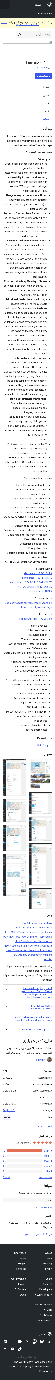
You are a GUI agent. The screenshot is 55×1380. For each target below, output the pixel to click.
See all (6, 1177)
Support (47, 1284)
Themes (21, 1258)
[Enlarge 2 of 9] (47, 796)
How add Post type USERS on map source (27, 936)
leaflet (7, 1117)
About (48, 1252)
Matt (47, 1309)
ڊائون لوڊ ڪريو (43, 75)
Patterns (21, 1268)
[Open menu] (5, 4)
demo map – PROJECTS (38, 573)
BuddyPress (43, 1320)
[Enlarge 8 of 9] (22, 828)
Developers (45, 1289)
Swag (21, 1294)
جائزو (46, 95)
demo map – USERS (40, 591)
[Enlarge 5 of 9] (47, 892)
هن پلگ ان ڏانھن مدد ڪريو (38, 1234)
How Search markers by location (33, 941)
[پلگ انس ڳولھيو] (19, 34)
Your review (45, 1177)
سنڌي (42, 1334)
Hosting (47, 1263)
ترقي (46, 110)
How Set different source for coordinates (28, 932)
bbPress (46, 1315)
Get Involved (18, 1278)
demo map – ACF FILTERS (37, 577)
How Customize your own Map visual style (28, 945)
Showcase (20, 1252)
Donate (20, 1289)
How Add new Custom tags (36, 923)
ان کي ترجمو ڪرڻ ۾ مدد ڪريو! (20, 23)
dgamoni (42, 67)
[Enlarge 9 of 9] (22, 857)
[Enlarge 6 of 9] (22, 763)
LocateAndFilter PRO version (35, 618)
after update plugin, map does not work (41, 1007)
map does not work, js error (36, 1029)
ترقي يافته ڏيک (44, 1125)
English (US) (9, 1110)
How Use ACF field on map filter (34, 927)
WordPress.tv (43, 1294)
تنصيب (45, 102)
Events (22, 1284)
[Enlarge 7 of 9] (22, 802)
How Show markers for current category (29, 950)
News (49, 1258)
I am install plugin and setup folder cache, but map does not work (33, 1018)
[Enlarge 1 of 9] (47, 763)
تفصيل (45, 87)
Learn (49, 1278)
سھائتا (46, 118)
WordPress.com (41, 1304)
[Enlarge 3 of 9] (47, 820)
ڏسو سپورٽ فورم (42, 1206)
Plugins (22, 1263)
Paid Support (44, 745)
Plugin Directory (44, 13)
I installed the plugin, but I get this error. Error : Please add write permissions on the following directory (36, 993)
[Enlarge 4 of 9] (47, 847)
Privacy (48, 1268)
